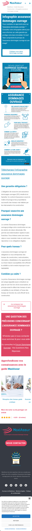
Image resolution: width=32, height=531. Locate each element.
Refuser (16, 520)
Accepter (16, 516)
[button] (29, 498)
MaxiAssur (10, 7)
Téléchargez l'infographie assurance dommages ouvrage (14, 173)
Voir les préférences (16, 525)
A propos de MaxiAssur (10, 528)
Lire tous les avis (16, 465)
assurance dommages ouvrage (14, 27)
